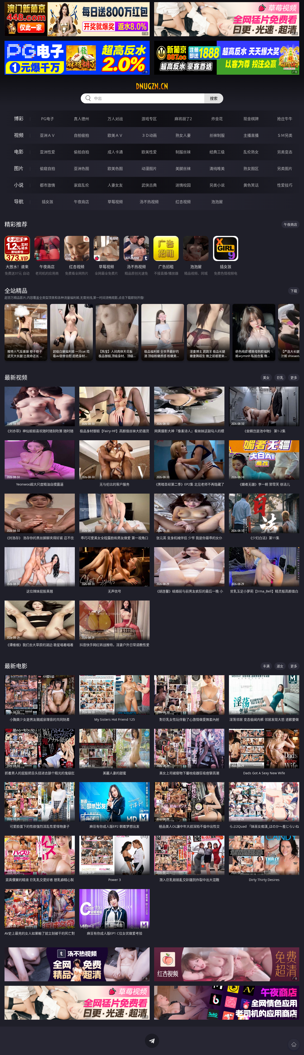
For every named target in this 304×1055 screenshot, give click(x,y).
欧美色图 (115, 168)
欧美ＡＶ (115, 135)
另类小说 (217, 185)
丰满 (266, 666)
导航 (19, 201)
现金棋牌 (251, 118)
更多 (293, 377)
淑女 (280, 666)
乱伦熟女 (251, 152)
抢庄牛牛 (284, 118)
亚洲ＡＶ (47, 135)
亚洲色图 (81, 168)
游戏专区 (149, 118)
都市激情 (47, 185)
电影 (19, 152)
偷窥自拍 (47, 168)
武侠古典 (149, 185)
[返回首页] (293, 1044)
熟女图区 (251, 168)
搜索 (214, 98)
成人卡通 (115, 152)
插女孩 (47, 201)
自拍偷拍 (81, 135)
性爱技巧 (284, 185)
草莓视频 (115, 201)
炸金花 (217, 118)
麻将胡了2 (183, 118)
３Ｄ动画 (149, 135)
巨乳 (280, 377)
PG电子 (47, 118)
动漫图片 (149, 168)
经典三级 (217, 152)
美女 (266, 377)
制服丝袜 (183, 152)
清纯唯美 (217, 168)
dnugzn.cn (152, 86)
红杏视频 (183, 201)
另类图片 (284, 168)
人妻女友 (115, 185)
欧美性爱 (149, 152)
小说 (19, 185)
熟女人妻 (183, 135)
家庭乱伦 (81, 185)
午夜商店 (81, 201)
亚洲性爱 (47, 152)
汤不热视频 (149, 201)
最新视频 (16, 377)
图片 (19, 168)
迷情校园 (183, 185)
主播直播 (251, 135)
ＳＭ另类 (284, 135)
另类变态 (284, 152)
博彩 (19, 118)
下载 (293, 291)
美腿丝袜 (183, 168)
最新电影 (16, 666)
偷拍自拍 (81, 152)
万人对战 (115, 118)
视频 (19, 135)
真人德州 (81, 118)
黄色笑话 (251, 185)
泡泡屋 (217, 201)
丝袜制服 (217, 135)
